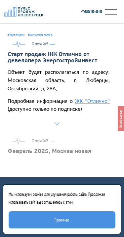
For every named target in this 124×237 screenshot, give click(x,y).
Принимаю (62, 219)
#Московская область (40, 35)
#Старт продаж (16, 35)
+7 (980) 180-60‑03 (91, 12)
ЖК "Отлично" (92, 101)
